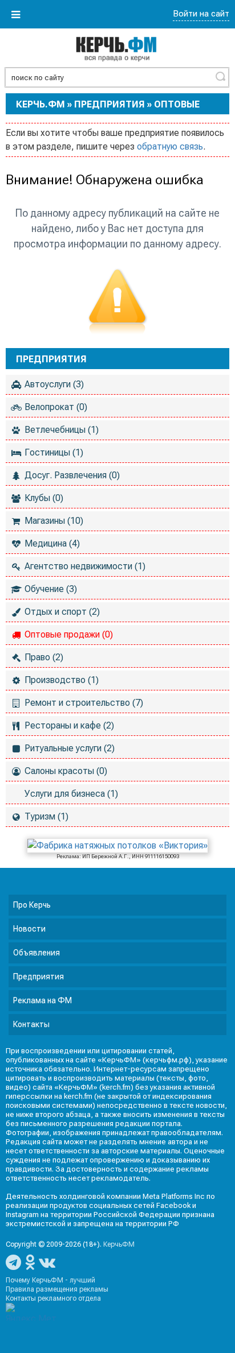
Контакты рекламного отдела (53, 1298)
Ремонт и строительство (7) (84, 702)
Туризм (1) (46, 816)
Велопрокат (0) (56, 407)
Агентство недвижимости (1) (85, 566)
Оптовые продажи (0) (69, 634)
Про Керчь (32, 904)
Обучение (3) (51, 589)
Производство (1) (62, 680)
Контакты (31, 1024)
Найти (220, 76)
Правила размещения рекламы (57, 1289)
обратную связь (170, 146)
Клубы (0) (44, 498)
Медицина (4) (52, 543)
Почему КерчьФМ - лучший (50, 1280)
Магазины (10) (54, 520)
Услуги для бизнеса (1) (71, 793)
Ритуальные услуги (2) (70, 748)
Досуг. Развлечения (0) (72, 475)
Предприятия (109, 104)
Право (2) (44, 657)
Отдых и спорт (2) (62, 611)
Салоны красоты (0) (66, 771)
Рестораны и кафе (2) (69, 725)
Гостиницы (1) (54, 452)
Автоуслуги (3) (54, 384)
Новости (29, 928)
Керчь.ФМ (40, 104)
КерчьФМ (119, 1244)
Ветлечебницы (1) (62, 429)
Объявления (36, 952)
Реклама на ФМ (42, 1000)
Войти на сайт (201, 14)
